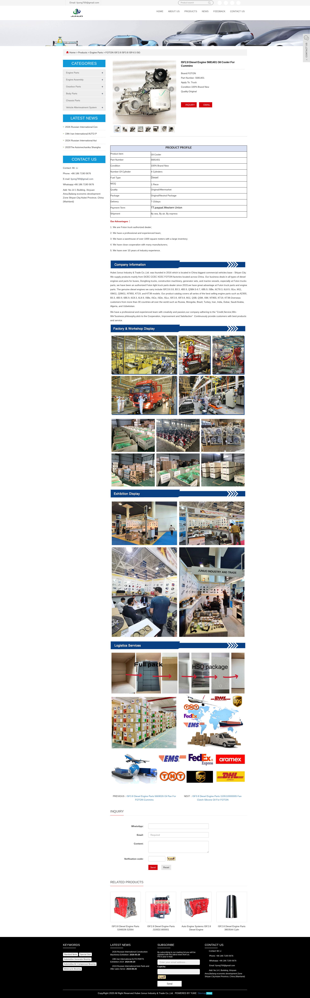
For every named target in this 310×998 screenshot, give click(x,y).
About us (174, 11)
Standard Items (70, 954)
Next (172, 91)
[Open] (306, 48)
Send (153, 867)
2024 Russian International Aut (81, 140)
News (205, 11)
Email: (140, 835)
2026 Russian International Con (81, 127)
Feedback (219, 11)
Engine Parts (96, 52)
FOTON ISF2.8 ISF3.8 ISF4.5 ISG (122, 52)
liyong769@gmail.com (82, 179)
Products (190, 11)
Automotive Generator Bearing (77, 959)
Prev (117, 91)
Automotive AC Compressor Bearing (80, 964)
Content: (139, 843)
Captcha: (161, 967)
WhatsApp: (137, 826)
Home (159, 11)
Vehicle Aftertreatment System (81, 107)
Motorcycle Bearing (72, 969)
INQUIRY (190, 104)
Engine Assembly (74, 79)
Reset (166, 867)
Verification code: (134, 859)
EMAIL (206, 104)
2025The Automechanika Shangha (83, 147)
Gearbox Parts (73, 86)
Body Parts (71, 93)
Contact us (237, 11)
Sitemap (202, 993)
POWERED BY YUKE (186, 993)
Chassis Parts (73, 100)
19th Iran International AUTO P (81, 133)
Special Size (85, 954)
